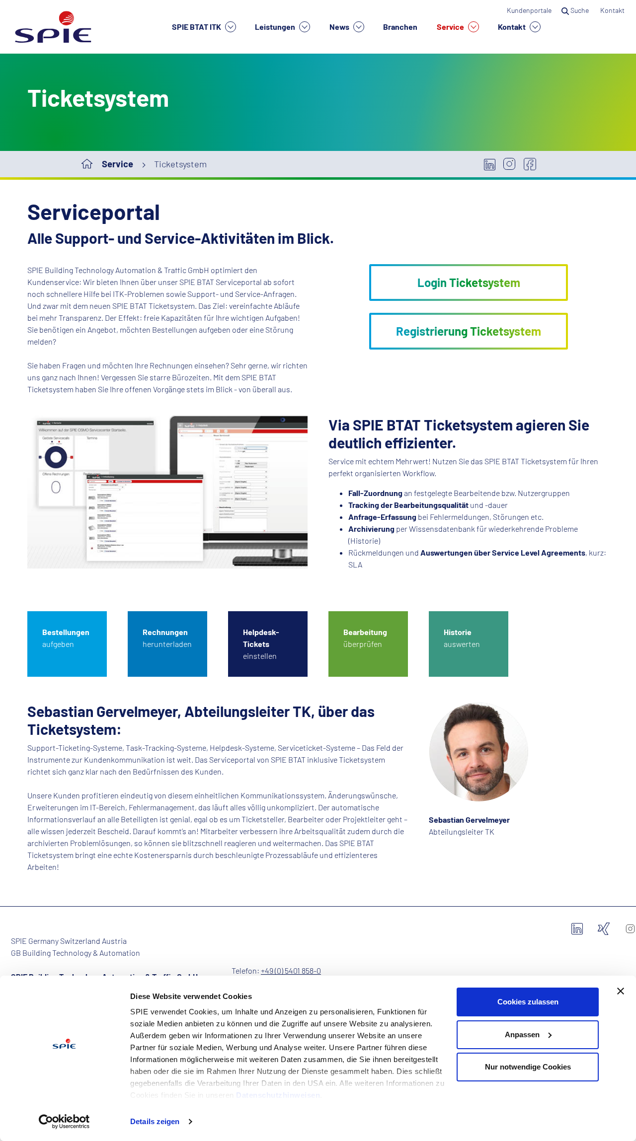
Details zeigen (154, 1121)
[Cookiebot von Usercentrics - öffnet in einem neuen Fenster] (64, 1121)
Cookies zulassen (527, 1002)
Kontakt (512, 26)
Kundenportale (529, 10)
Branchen (400, 26)
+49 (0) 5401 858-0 (291, 970)
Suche (579, 10)
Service (451, 26)
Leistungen (276, 26)
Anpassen (522, 1034)
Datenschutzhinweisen (278, 1095)
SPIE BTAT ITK (197, 26)
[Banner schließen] (620, 991)
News (340, 26)
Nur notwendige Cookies (528, 1067)
